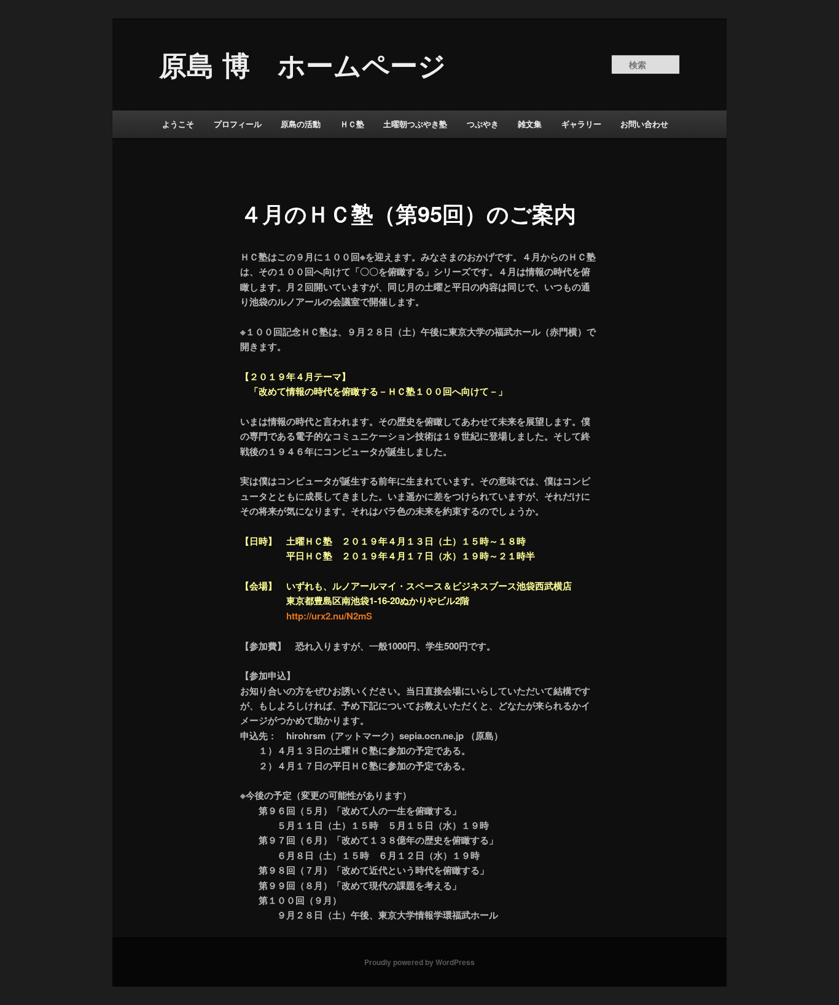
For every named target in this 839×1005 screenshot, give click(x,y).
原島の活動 (301, 124)
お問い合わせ (644, 124)
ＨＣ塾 (352, 124)
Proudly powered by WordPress (419, 962)
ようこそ (178, 124)
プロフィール (238, 124)
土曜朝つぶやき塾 (415, 124)
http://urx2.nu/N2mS (329, 616)
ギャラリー (581, 124)
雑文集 (530, 124)
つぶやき (483, 124)
